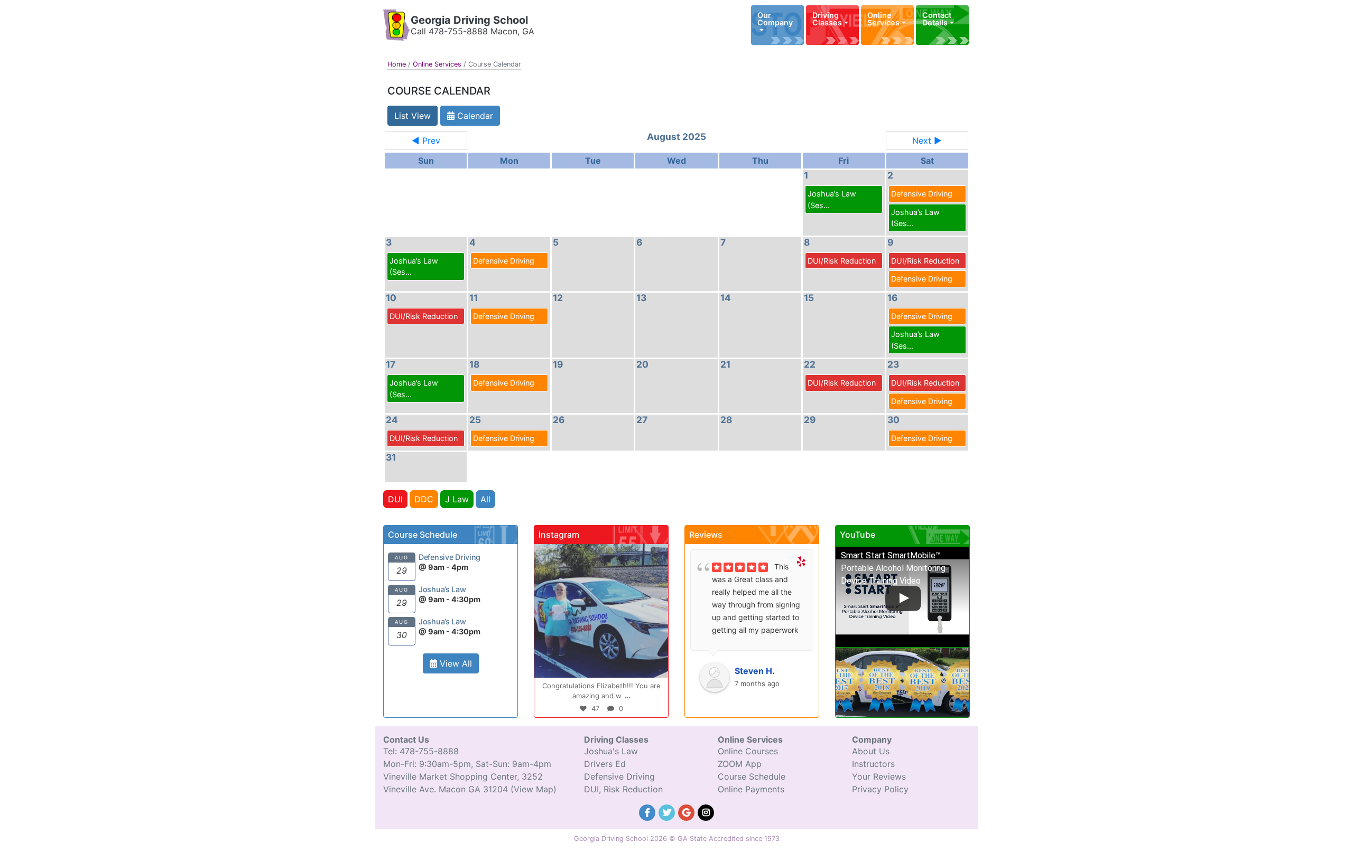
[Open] (601, 611)
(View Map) (534, 789)
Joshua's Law (611, 751)
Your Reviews (879, 776)
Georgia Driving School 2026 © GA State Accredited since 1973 (677, 838)
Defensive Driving (619, 776)
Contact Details (936, 19)
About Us (870, 751)
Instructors (873, 764)
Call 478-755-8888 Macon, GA (472, 31)
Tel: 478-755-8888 (421, 751)
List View (412, 115)
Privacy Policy (880, 789)
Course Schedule (751, 776)
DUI (395, 499)
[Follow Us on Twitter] (668, 811)
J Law (457, 499)
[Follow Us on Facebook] (649, 811)
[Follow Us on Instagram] (706, 811)
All (485, 499)
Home (396, 64)
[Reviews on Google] (688, 811)
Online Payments (751, 789)
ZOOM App (740, 764)
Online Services (883, 19)
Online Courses (748, 751)
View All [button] (454, 663)
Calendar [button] (474, 115)
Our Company (775, 19)
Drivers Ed (605, 764)
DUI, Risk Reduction (623, 789)
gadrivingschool (599, 553)
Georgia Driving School (469, 20)
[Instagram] (655, 665)
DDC (423, 499)
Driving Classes (827, 19)
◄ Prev (426, 140)
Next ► (927, 140)
